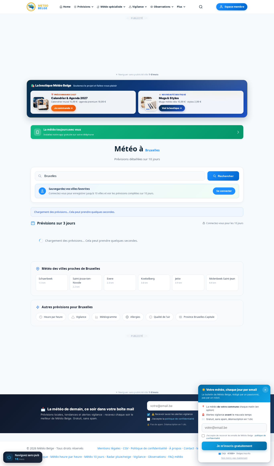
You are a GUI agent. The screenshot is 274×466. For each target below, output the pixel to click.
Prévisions (83, 6)
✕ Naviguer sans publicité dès (137, 74)
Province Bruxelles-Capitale (199, 316)
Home (66, 6)
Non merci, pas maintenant (234, 458)
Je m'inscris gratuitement (234, 446)
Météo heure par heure (66, 457)
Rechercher (225, 176)
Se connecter (224, 191)
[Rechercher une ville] (200, 6)
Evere (110, 280)
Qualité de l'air (162, 316)
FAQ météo (175, 457)
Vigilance (138, 6)
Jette (178, 280)
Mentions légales (109, 448)
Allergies (135, 316)
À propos (175, 448)
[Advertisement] (137, 47)
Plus (179, 6)
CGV (125, 448)
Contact (189, 448)
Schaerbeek (46, 280)
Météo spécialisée (111, 6)
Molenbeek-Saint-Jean (222, 280)
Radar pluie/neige (119, 457)
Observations (162, 6)
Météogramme (108, 316)
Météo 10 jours (94, 457)
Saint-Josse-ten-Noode (82, 282)
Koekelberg (148, 280)
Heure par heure (53, 316)
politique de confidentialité (179, 418)
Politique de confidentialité (149, 448)
